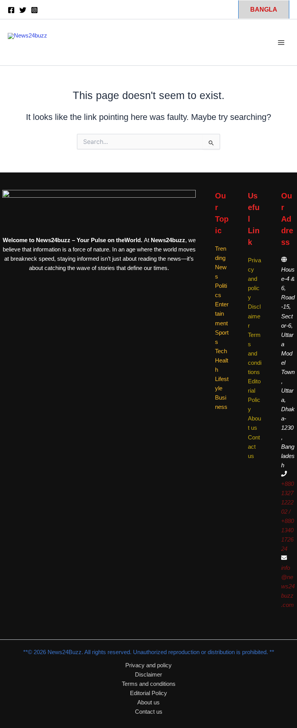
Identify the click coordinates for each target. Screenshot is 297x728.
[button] (263, 9)
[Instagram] (34, 10)
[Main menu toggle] (281, 42)
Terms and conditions (254, 353)
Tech (221, 351)
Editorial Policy (148, 693)
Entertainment (222, 313)
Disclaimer (254, 316)
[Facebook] (11, 10)
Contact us (254, 446)
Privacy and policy (254, 279)
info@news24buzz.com (288, 586)
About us (148, 702)
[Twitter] (22, 10)
